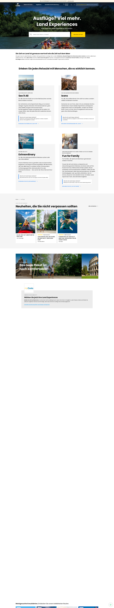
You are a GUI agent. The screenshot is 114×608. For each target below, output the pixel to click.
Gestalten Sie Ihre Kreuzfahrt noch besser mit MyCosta (37, 304)
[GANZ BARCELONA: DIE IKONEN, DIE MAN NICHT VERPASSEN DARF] (46, 226)
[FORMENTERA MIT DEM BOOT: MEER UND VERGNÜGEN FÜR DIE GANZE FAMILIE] (67, 226)
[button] (74, 4)
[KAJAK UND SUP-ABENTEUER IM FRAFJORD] (25, 226)
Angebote (38, 4)
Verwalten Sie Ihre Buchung (51, 4)
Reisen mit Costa (28, 4)
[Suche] (71, 4)
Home (17, 199)
